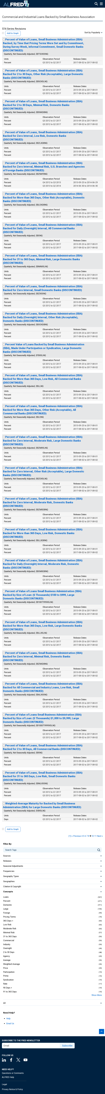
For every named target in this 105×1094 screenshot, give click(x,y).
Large (5, 909)
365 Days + (8, 921)
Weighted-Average (11, 964)
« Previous (76, 836)
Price (5, 968)
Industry (6, 944)
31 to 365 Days (10, 936)
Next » (100, 836)
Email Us (10, 1023)
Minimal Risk (9, 932)
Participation (8, 972)
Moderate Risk (9, 928)
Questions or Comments (13, 1073)
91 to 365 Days (10, 991)
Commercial (8, 940)
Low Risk (7, 924)
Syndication (8, 980)
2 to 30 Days (8, 952)
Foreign (6, 913)
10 (92, 836)
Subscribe (67, 1045)
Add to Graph (13, 33)
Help (8, 1018)
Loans (6, 897)
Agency (6, 956)
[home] (16, 4)
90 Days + (7, 988)
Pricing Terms (9, 917)
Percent (6, 901)
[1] (70, 836)
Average (6, 960)
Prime (5, 976)
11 (95, 836)
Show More (97, 995)
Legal (4, 1084)
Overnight (7, 948)
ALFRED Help (8, 1077)
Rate (5, 984)
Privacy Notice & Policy (12, 1089)
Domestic (7, 905)
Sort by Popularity (92, 32)
